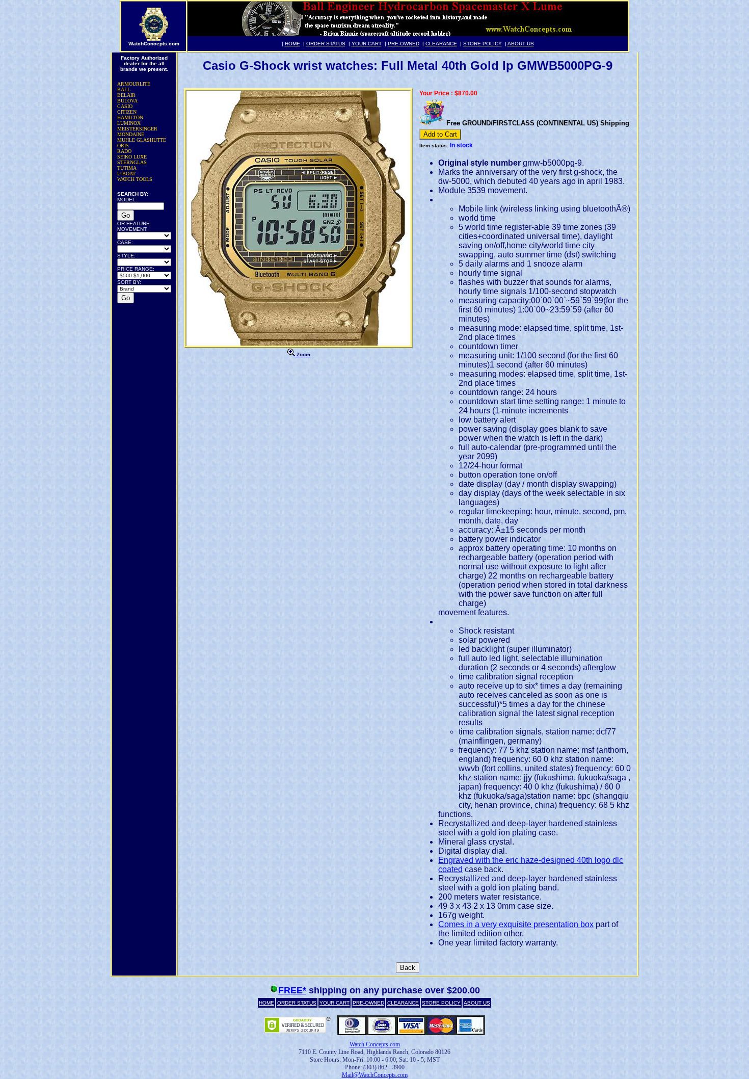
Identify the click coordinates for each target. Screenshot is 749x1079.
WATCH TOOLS (134, 179)
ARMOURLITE (133, 84)
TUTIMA (127, 168)
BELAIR (126, 95)
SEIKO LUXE (132, 157)
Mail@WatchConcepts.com (375, 1074)
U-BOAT (126, 173)
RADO (124, 151)
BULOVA (127, 100)
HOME (292, 43)
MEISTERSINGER (137, 128)
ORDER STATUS (325, 43)
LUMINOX (129, 123)
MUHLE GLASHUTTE (141, 140)
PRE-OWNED (403, 43)
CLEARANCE (441, 43)
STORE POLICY (482, 43)
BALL (123, 89)
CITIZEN (127, 112)
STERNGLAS (132, 162)
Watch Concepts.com (375, 1044)
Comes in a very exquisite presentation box (516, 924)
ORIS (123, 145)
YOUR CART (367, 43)
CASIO (124, 106)
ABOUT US (520, 43)
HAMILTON (130, 117)
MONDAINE (130, 134)
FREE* (292, 990)
